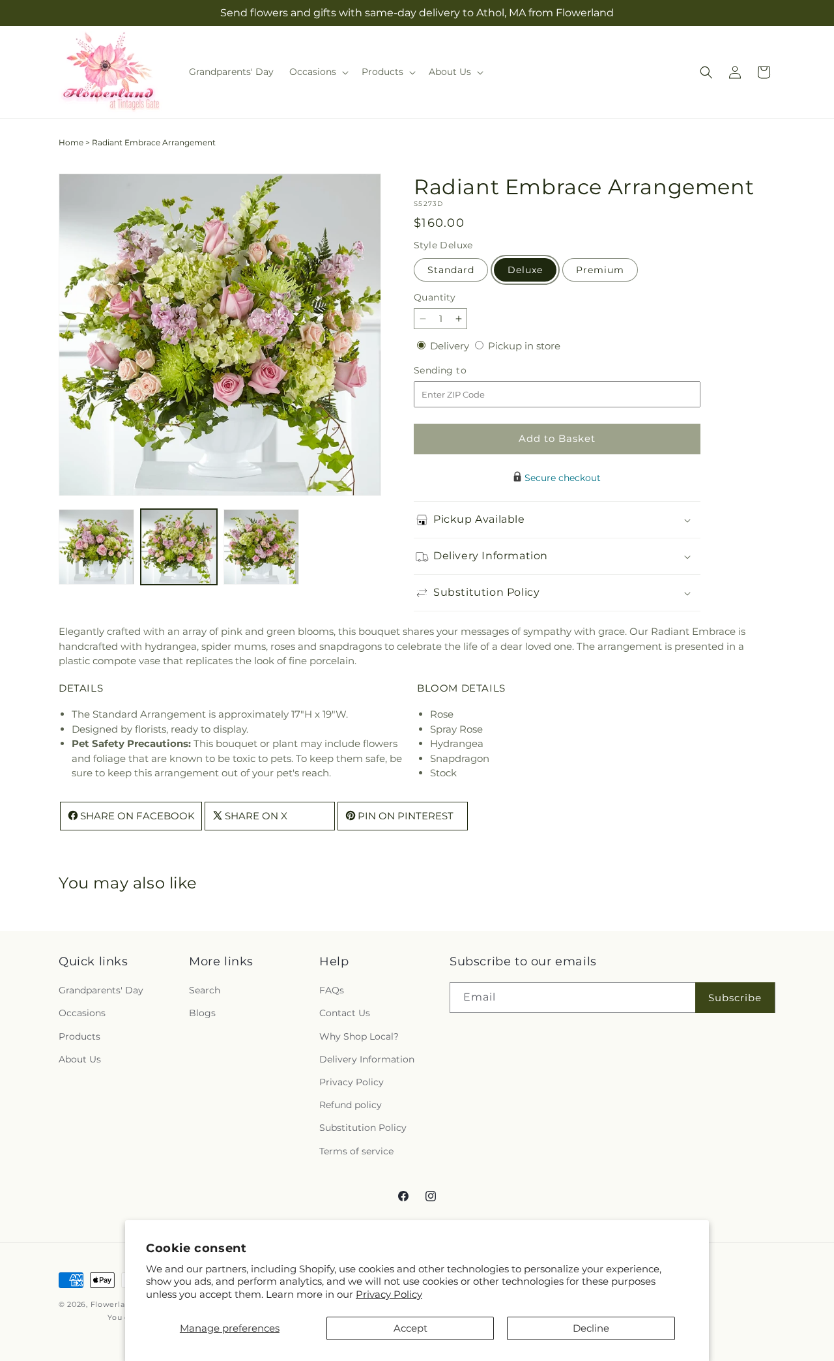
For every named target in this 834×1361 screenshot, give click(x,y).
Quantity (434, 297)
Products (79, 1036)
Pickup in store (524, 346)
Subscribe (735, 997)
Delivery (451, 346)
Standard (450, 270)
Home (71, 142)
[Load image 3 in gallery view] (261, 547)
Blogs (202, 1013)
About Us (80, 1059)
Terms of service (356, 1151)
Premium (600, 270)
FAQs (331, 991)
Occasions (82, 1013)
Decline (591, 1328)
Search (204, 991)
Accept (410, 1328)
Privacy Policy (389, 1294)
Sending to (460, 370)
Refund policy (350, 1105)
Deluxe (525, 270)
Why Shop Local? (359, 1036)
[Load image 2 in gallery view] (178, 547)
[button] (317, 71)
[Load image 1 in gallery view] (96, 547)
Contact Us (344, 1013)
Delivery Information (366, 1059)
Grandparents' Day (101, 991)
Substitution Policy (363, 1128)
